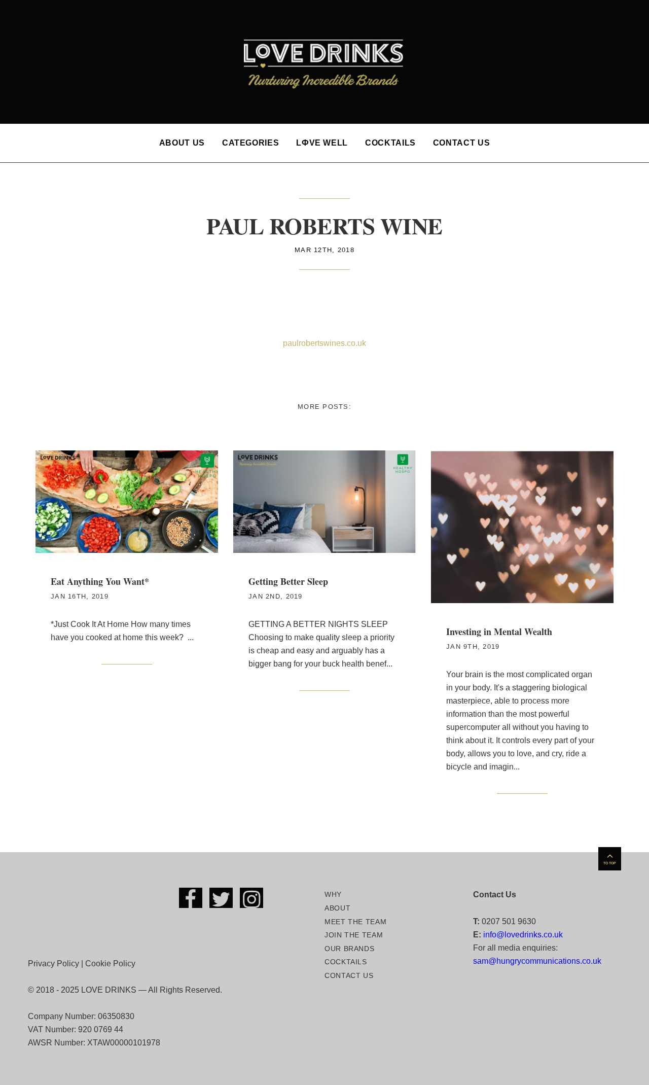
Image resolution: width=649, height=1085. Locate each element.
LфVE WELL (322, 142)
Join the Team (353, 935)
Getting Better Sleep (288, 581)
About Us (182, 142)
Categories (250, 142)
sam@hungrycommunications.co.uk (537, 961)
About (337, 908)
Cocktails (390, 142)
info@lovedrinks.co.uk (523, 934)
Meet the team (355, 922)
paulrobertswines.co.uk (324, 343)
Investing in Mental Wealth (499, 631)
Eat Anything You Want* (100, 581)
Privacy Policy (53, 963)
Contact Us (461, 142)
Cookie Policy (110, 963)
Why (333, 894)
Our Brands (349, 948)
